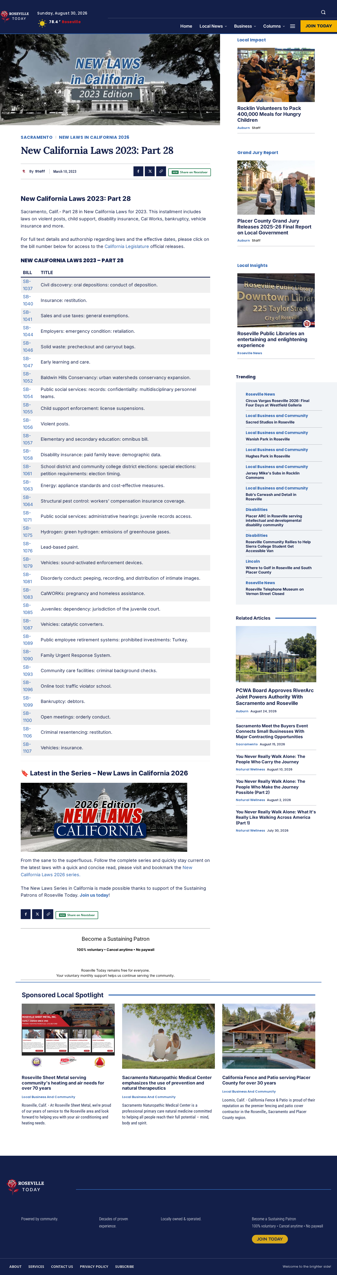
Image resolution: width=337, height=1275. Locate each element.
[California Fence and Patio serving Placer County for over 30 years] (268, 1036)
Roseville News (249, 353)
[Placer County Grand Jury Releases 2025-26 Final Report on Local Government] (276, 187)
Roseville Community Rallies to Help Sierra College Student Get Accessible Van (278, 546)
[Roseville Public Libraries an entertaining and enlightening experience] (276, 300)
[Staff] (25, 171)
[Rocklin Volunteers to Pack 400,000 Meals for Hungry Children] (276, 75)
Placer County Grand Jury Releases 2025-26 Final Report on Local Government (274, 227)
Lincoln (253, 561)
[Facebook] (138, 171)
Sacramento (37, 137)
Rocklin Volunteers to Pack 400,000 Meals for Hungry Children (269, 114)
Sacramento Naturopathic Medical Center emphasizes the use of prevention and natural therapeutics (167, 1083)
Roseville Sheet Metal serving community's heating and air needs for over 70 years (63, 1083)
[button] (323, 12)
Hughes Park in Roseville (268, 456)
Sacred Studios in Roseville (270, 422)
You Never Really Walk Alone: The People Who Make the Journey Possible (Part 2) (270, 787)
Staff (40, 171)
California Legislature (127, 246)
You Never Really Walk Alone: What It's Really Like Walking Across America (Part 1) (276, 817)
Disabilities (257, 509)
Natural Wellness (250, 769)
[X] (150, 171)
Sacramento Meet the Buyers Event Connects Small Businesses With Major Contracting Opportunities (272, 731)
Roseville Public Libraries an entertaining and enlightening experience (272, 339)
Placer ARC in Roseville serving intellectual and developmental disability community (274, 520)
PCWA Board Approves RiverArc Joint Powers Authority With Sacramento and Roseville (275, 696)
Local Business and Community (277, 416)
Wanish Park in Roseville (268, 439)
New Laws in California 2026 (94, 137)
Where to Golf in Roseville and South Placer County (279, 570)
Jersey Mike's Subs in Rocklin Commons (273, 475)
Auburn (243, 128)
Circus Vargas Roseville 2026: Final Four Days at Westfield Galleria (277, 402)
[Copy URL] (161, 171)
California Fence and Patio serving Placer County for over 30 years (266, 1080)
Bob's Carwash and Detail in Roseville (271, 496)
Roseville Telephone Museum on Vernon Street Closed (275, 591)
